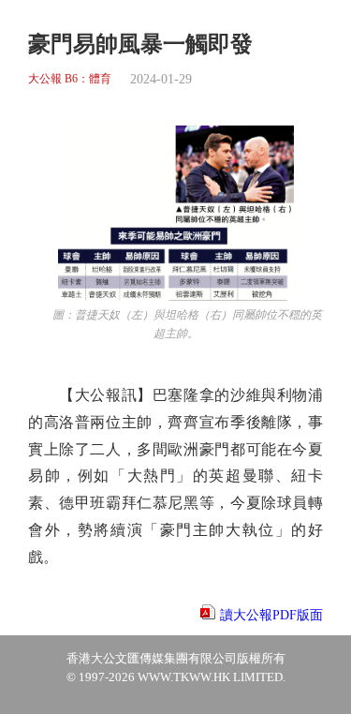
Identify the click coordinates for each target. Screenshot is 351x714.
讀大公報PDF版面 (271, 615)
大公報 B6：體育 (69, 79)
